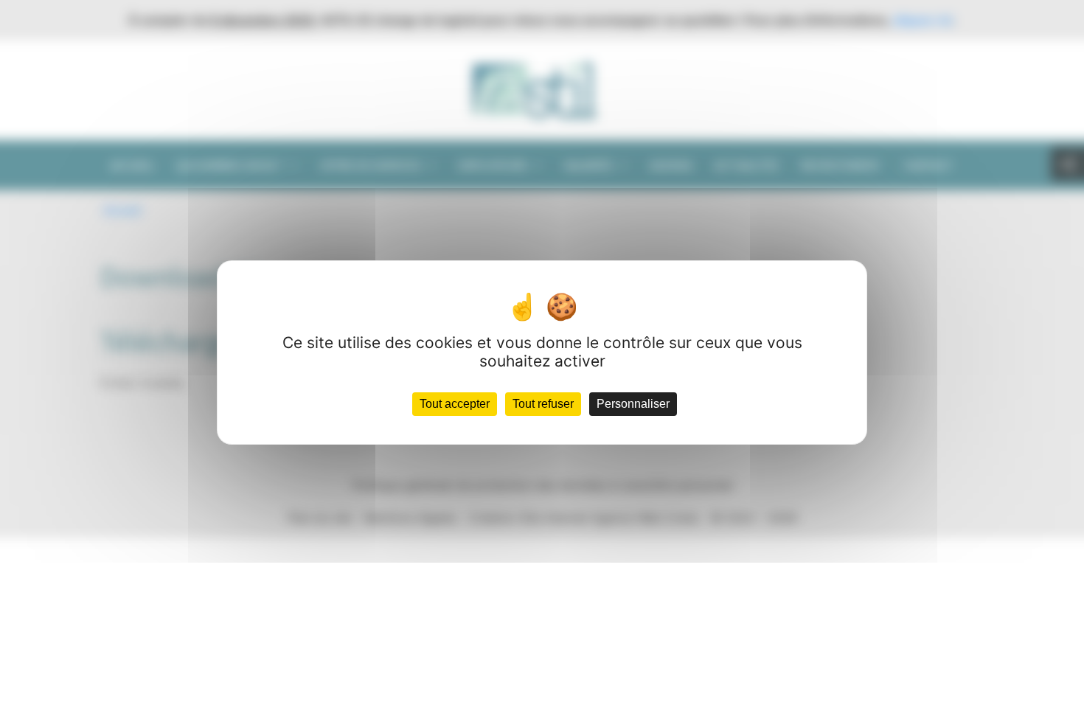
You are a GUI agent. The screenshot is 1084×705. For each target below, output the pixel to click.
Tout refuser (543, 403)
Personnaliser (633, 403)
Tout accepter (455, 403)
